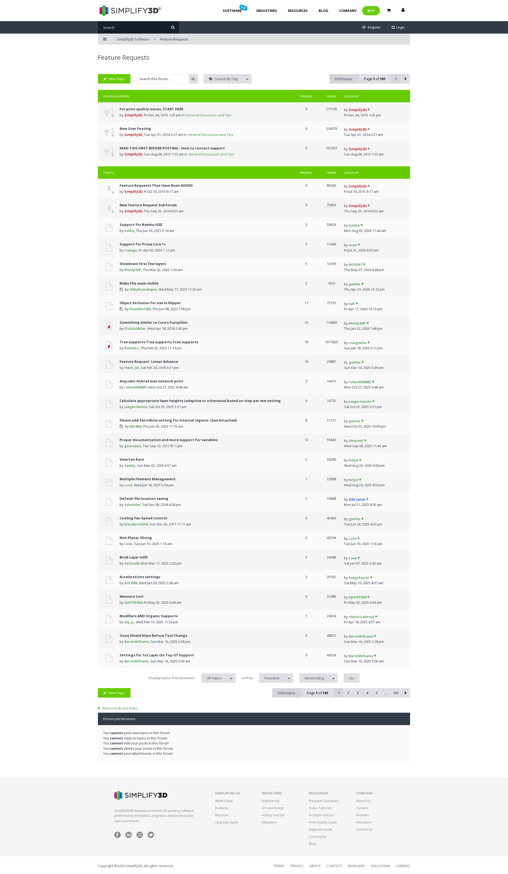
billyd (353, 460)
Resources (298, 10)
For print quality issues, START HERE (151, 109)
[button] (405, 79)
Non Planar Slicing (136, 537)
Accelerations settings (140, 576)
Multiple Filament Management (148, 479)
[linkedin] (128, 837)
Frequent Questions (324, 801)
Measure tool (131, 596)
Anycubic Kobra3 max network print (151, 381)
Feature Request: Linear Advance (149, 361)
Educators (363, 822)
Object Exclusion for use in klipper (150, 302)
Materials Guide (321, 829)
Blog (323, 10)
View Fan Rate (132, 459)
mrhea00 (131, 563)
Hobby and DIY (273, 815)
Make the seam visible (139, 283)
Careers (362, 808)
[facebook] (117, 837)
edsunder (132, 504)
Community (317, 836)
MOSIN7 (355, 264)
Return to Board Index (120, 708)
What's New (224, 801)
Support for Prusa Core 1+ (143, 244)
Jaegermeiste (135, 406)
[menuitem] (398, 27)
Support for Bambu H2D (141, 224)
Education (269, 822)
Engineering (270, 801)
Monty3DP (132, 269)
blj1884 (135, 426)
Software (235, 8)
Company (348, 10)
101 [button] (396, 692)
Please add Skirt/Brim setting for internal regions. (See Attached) (178, 420)
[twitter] (151, 837)
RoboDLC (131, 348)
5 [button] (377, 692)
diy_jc (129, 622)
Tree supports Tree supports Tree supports (159, 342)
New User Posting (135, 128)
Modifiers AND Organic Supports (149, 616)
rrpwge (130, 250)
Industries (266, 10)
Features (221, 808)
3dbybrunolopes (143, 289)
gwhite (355, 284)
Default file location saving (144, 498)
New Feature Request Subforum (148, 205)
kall (352, 303)
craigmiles (358, 342)
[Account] (403, 10)
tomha (354, 225)
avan (353, 244)
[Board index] (129, 10)
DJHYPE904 (133, 602)
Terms (278, 865)
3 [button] (358, 692)
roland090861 (135, 387)
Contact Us (364, 829)
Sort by (260, 677)
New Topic (116, 78)
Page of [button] (374, 78)
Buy (371, 10)
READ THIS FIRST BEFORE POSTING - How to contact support (172, 148)
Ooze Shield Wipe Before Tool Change (153, 635)
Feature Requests (123, 57)
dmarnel (356, 440)
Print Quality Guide (323, 822)
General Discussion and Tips (208, 115)
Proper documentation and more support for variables (169, 439)
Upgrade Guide (226, 822)
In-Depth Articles (321, 815)
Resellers (363, 815)
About (315, 865)
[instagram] (140, 837)
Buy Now (221, 815)
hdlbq (129, 230)
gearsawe (132, 445)
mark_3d (131, 367)
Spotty (129, 465)
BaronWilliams (136, 641)
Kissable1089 (140, 308)
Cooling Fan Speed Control (143, 518)
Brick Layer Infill (134, 557)
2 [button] (348, 692)
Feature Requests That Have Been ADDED (156, 185)
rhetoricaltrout (361, 616)
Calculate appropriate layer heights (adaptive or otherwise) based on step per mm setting (200, 400)
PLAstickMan (135, 328)
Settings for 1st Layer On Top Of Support (157, 655)
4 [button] (367, 692)
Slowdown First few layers (143, 263)
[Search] (173, 27)
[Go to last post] (369, 110)
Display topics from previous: (185, 677)
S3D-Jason (357, 499)
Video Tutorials (320, 808)
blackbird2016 (136, 524)
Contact (334, 865)
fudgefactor (359, 577)
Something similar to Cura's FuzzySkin (154, 322)
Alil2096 (130, 582)
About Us (363, 801)
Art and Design (273, 808)
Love (128, 485)
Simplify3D (133, 115)
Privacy (296, 865)
